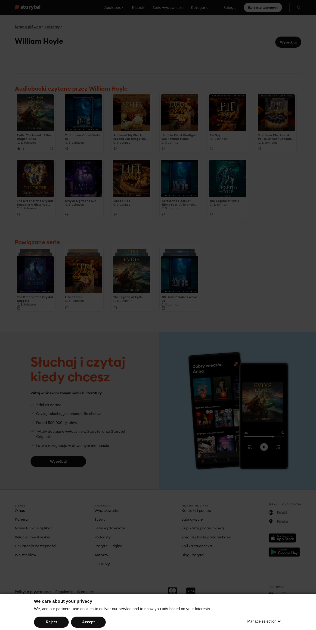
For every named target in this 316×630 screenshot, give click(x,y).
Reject (51, 622)
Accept (88, 622)
